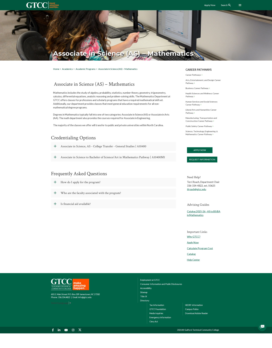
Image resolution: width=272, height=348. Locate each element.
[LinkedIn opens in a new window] (59, 330)
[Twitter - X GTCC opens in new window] (79, 330)
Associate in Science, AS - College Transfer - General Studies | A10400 (103, 146)
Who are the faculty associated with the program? (91, 193)
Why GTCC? (193, 236)
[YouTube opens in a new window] (66, 330)
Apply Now (200, 150)
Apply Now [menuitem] (209, 5)
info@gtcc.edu (85, 297)
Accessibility (145, 288)
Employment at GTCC (150, 280)
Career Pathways (199, 69)
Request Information (202, 159)
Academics (67, 69)
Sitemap (143, 292)
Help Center (193, 259)
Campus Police (191, 309)
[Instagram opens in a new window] (73, 330)
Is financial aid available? (76, 204)
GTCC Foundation (157, 309)
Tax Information (156, 305)
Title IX (143, 296)
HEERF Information (194, 305)
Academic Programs (85, 69)
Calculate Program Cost (200, 248)
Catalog (191, 254)
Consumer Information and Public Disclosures (161, 284)
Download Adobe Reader (196, 313)
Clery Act (153, 321)
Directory (144, 300)
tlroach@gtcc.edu (196, 189)
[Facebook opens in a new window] (53, 330)
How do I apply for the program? (80, 182)
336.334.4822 (64, 297)
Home (56, 69)
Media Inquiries (156, 313)
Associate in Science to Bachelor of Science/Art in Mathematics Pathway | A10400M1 (113, 157)
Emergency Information (160, 317)
